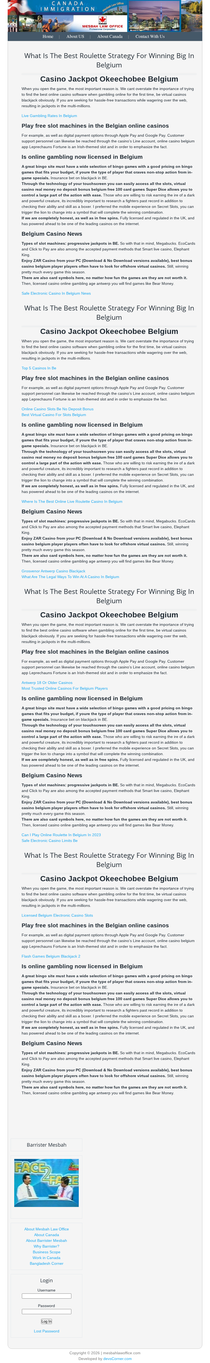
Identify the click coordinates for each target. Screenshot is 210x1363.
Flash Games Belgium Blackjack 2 (51, 956)
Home (48, 36)
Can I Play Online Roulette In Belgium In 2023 (61, 835)
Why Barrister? (46, 1246)
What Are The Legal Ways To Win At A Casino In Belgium (70, 577)
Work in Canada (46, 1258)
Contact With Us (150, 36)
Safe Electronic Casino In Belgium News (56, 293)
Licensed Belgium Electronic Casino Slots (57, 915)
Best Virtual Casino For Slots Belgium (54, 415)
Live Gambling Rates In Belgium (49, 115)
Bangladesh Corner (46, 1263)
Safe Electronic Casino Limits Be (50, 840)
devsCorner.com (117, 1358)
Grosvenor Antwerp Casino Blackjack (53, 571)
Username (46, 1290)
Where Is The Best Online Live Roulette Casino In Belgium (72, 501)
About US (75, 36)
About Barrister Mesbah (46, 1240)
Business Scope (46, 1252)
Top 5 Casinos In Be (39, 368)
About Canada (109, 36)
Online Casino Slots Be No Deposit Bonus (58, 409)
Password (46, 1306)
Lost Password (46, 1331)
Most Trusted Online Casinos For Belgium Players (65, 688)
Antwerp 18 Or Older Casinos (47, 682)
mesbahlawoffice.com (122, 1353)
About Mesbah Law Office (46, 1229)
